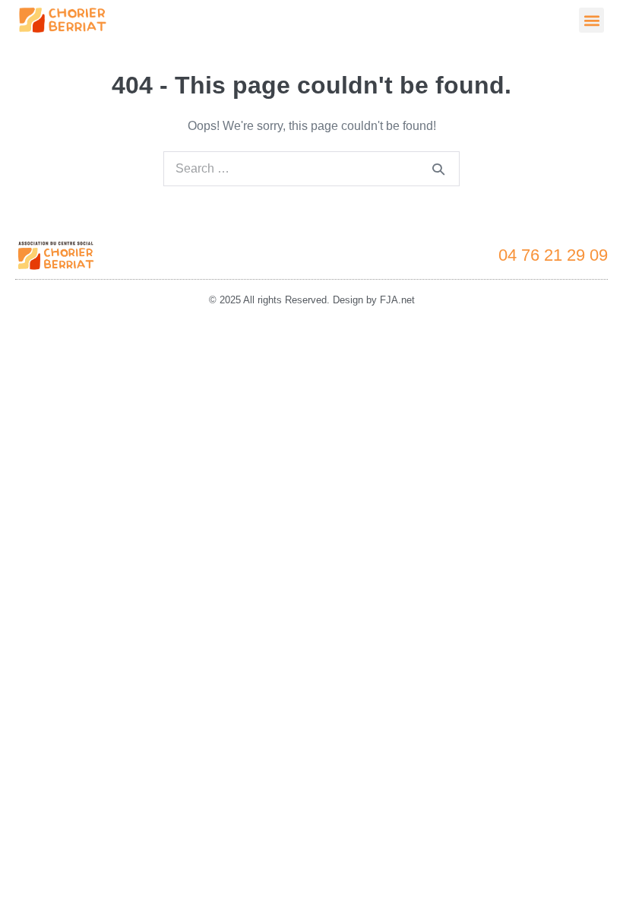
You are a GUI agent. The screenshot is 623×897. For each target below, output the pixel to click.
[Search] (438, 168)
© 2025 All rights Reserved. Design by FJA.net (312, 300)
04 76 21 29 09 (553, 255)
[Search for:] (311, 168)
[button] (591, 20)
